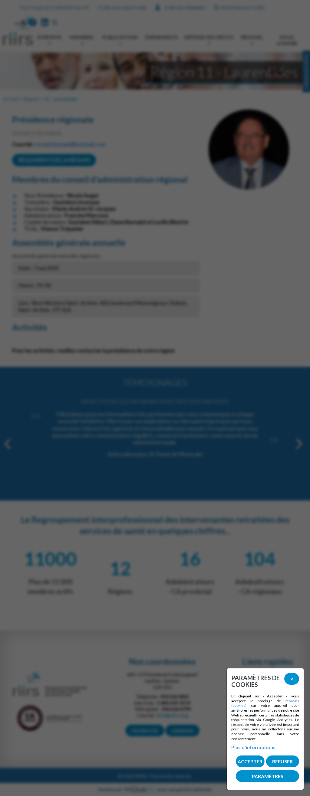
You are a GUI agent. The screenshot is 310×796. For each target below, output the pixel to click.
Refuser (282, 761)
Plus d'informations (253, 747)
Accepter (250, 761)
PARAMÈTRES (267, 776)
